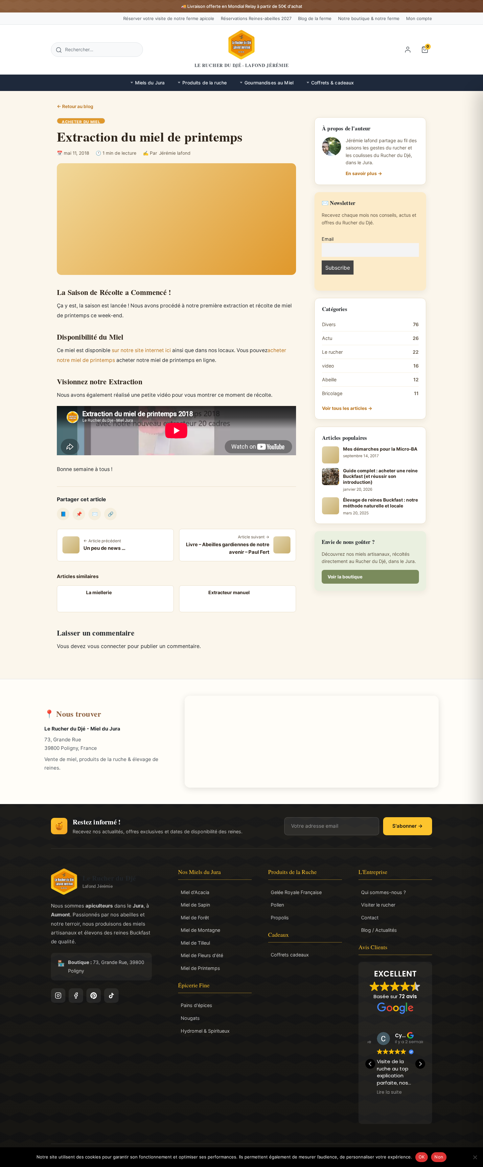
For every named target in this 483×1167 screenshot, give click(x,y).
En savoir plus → (364, 173)
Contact (370, 917)
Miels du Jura (150, 82)
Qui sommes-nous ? (383, 892)
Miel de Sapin (195, 905)
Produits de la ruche (204, 82)
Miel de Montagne (200, 930)
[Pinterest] (93, 995)
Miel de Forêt (195, 917)
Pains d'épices (196, 1005)
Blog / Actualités (379, 930)
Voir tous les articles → (347, 408)
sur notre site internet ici (141, 350)
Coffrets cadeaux (290, 954)
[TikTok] (111, 995)
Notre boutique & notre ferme (369, 18)
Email (328, 239)
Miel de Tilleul (195, 943)
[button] (420, 1064)
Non (438, 1156)
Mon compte (419, 18)
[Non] (475, 1157)
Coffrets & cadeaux (332, 82)
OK (422, 1156)
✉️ (95, 514)
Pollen (277, 905)
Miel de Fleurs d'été (202, 955)
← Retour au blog (75, 106)
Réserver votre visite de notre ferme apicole (168, 18)
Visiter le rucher (378, 905)
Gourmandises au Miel (268, 82)
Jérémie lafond (175, 153)
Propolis (280, 917)
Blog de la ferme (315, 18)
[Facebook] (76, 995)
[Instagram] (58, 995)
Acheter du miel (81, 122)
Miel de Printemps (200, 968)
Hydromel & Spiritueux (205, 1031)
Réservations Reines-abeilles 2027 (256, 18)
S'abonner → (407, 826)
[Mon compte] (408, 49)
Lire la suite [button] (418, 1092)
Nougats (190, 1018)
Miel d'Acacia (195, 892)
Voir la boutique (345, 576)
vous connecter (106, 646)
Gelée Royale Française (296, 892)
